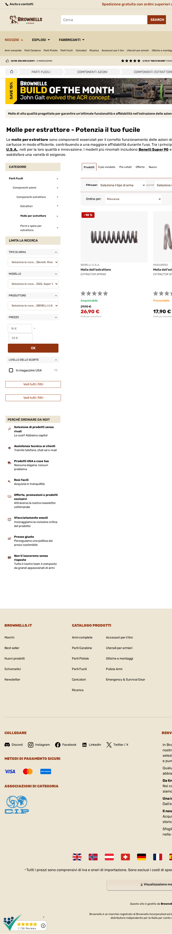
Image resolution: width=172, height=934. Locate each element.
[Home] (10, 72)
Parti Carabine (32, 50)
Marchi (9, 637)
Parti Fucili (66, 50)
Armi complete (13, 50)
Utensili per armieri (138, 50)
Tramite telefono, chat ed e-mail (35, 450)
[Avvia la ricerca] (156, 19)
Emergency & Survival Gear (125, 679)
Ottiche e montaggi (119, 658)
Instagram (42, 745)
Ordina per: (93, 199)
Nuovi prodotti (14, 658)
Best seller (11, 648)
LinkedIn (95, 745)
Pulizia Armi (114, 669)
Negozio (12, 40)
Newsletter (12, 679)
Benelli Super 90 (154, 149)
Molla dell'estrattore (96, 270)
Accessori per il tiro (113, 50)
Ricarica (94, 50)
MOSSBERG (160, 264)
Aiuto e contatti (21, 4)
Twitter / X (121, 745)
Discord (17, 745)
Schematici (12, 669)
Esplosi (39, 40)
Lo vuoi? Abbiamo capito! (30, 435)
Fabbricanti (69, 40)
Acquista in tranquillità (29, 484)
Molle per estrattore (91, 316)
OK (33, 348)
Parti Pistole (51, 50)
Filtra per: (92, 185)
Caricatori (81, 50)
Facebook (69, 745)
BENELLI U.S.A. (90, 264)
